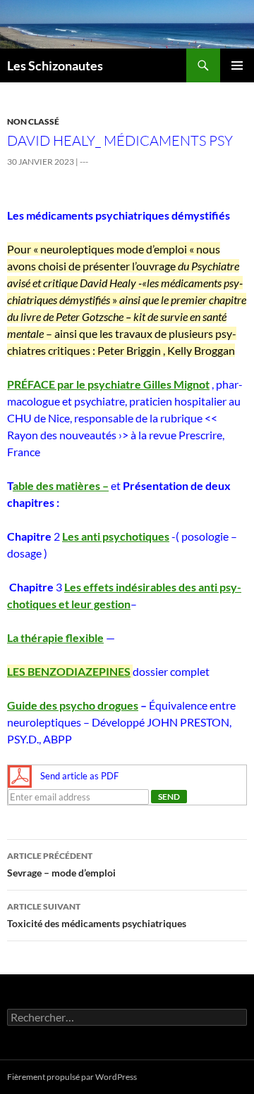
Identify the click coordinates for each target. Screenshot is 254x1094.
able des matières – (61, 485)
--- (84, 161)
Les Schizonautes (55, 65)
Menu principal (237, 65)
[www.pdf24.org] (20, 775)
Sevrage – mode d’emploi (61, 864)
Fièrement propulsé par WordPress (72, 1076)
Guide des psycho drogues (72, 705)
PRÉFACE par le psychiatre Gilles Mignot (108, 384)
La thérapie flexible (55, 637)
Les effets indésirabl (114, 586)
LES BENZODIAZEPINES (69, 671)
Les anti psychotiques (115, 536)
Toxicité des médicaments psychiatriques (96, 915)
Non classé (33, 121)
